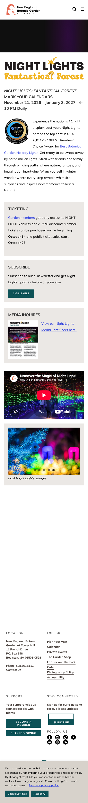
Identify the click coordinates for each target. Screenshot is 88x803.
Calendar (53, 647)
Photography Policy (60, 672)
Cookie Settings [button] (17, 793)
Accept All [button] (40, 793)
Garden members (21, 218)
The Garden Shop (59, 657)
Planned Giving (23, 733)
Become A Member (24, 723)
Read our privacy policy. (44, 785)
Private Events (57, 652)
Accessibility (55, 677)
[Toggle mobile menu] (83, 9)
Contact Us (13, 670)
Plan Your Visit (57, 642)
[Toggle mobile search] (74, 9)
